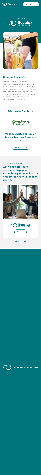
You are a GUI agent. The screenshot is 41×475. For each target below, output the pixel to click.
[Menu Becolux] (36, 4)
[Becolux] (9, 4)
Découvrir (20, 232)
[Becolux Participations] (20, 202)
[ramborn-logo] (20, 122)
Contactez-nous (20, 147)
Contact (29, 4)
